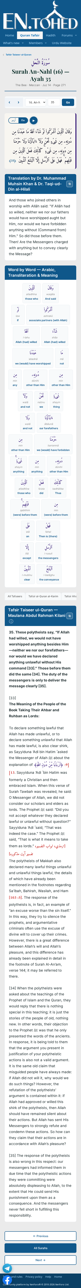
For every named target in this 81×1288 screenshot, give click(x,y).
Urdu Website (61, 43)
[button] (76, 35)
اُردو (14, 120)
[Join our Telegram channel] (7, 1268)
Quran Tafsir (30, 35)
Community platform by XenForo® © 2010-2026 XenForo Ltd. (36, 1284)
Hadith (50, 35)
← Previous (40, 1236)
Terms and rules (12, 1276)
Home (9, 35)
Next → (40, 1260)
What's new (11, 43)
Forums (67, 35)
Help (48, 1276)
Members (36, 43)
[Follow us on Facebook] (7, 1280)
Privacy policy (34, 1276)
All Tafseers (15, 596)
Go (68, 102)
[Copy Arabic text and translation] (69, 183)
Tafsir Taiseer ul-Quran (18, 54)
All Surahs (40, 1248)
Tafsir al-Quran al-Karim (43, 596)
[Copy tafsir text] (69, 616)
